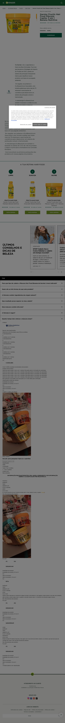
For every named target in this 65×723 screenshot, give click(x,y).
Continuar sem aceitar (50, 107)
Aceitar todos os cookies (40, 124)
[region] (32, 117)
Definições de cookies (26, 124)
